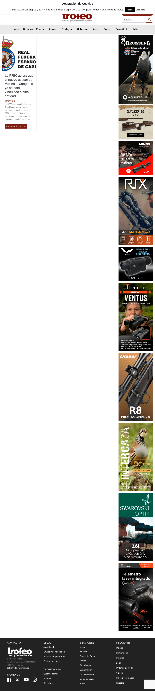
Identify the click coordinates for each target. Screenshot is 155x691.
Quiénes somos (50, 674)
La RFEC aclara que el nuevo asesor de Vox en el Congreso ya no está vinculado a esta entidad (19, 86)
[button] (45, 29)
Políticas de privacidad (54, 656)
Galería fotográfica (125, 678)
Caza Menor (86, 670)
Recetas (120, 683)
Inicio (16, 29)
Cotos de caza (87, 679)
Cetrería (120, 658)
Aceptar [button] (130, 10)
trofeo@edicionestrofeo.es (18, 668)
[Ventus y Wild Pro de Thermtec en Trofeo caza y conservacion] (136, 316)
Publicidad (48, 678)
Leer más (140, 9)
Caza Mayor (85, 665)
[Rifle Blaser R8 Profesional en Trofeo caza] (136, 386)
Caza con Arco (87, 674)
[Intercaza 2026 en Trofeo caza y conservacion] (136, 456)
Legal (118, 663)
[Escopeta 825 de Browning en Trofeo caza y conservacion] (136, 69)
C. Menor (82, 29)
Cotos (107, 29)
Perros (40, 29)
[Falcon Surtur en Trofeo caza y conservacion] (136, 263)
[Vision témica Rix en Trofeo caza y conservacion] (136, 211)
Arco (95, 29)
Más (135, 29)
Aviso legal (48, 647)
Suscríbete (122, 29)
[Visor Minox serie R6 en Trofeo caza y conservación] (136, 158)
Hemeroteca (122, 653)
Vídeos (119, 673)
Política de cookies (52, 661)
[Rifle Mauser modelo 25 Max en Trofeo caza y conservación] (136, 122)
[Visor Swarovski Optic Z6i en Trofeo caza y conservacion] (136, 526)
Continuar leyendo (15, 126)
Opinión (120, 648)
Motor (82, 683)
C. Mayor (67, 29)
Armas (52, 29)
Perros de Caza (87, 656)
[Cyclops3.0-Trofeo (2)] (136, 597)
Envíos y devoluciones (54, 652)
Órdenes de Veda (124, 668)
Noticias (28, 29)
